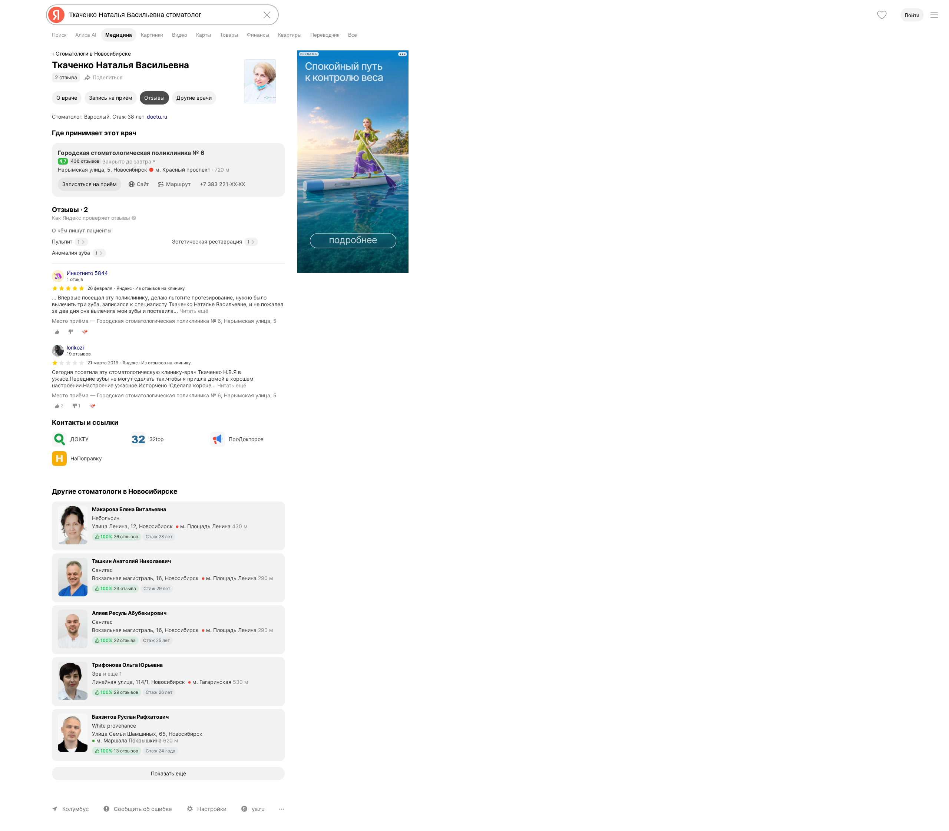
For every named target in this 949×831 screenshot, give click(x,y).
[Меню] (934, 14)
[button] (138, 184)
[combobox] (161, 14)
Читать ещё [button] (231, 385)
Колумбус (75, 808)
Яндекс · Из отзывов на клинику (150, 288)
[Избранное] (882, 15)
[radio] (57, 331)
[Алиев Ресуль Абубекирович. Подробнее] (168, 629)
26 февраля (99, 288)
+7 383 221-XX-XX (222, 184)
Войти (912, 15)
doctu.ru (157, 116)
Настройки (211, 808)
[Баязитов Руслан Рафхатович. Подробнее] (168, 734)
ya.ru (258, 808)
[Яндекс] (56, 15)
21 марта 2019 (102, 362)
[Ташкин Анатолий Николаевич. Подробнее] (168, 577)
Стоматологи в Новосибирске (93, 53)
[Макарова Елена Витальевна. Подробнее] (168, 525)
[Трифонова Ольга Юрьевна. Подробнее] (168, 681)
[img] (68, 288)
